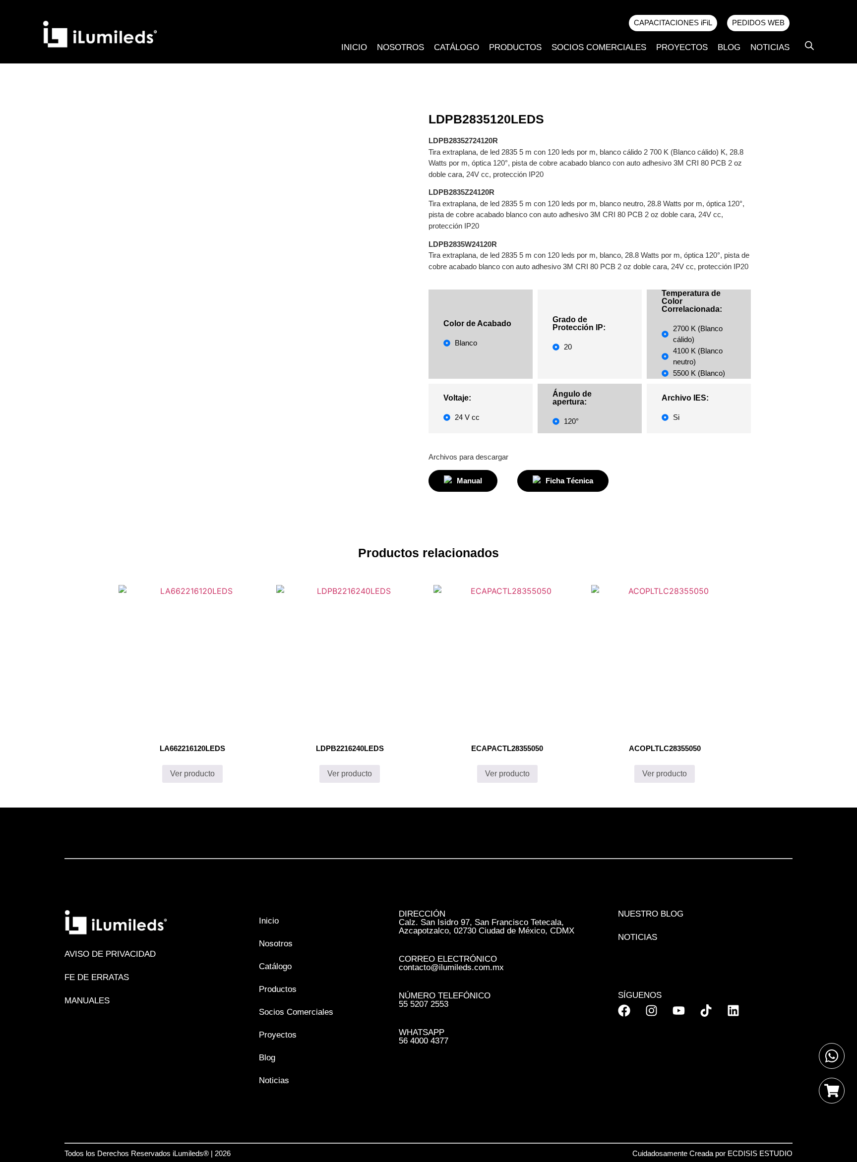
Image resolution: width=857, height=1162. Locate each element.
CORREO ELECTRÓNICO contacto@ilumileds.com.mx (451, 963)
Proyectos (682, 47)
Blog (729, 47)
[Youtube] (679, 1010)
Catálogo (456, 47)
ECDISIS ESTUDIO (760, 1153)
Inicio (354, 47)
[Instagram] (651, 1010)
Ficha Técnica (569, 480)
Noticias (770, 47)
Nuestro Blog (650, 914)
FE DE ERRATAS (96, 977)
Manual (469, 480)
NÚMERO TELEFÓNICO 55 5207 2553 (444, 1000)
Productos (515, 47)
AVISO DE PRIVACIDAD (110, 954)
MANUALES (87, 1000)
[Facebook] (624, 1010)
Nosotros (400, 47)
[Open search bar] (809, 45)
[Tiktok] (706, 1010)
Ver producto (192, 773)
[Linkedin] (733, 1010)
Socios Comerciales (598, 47)
